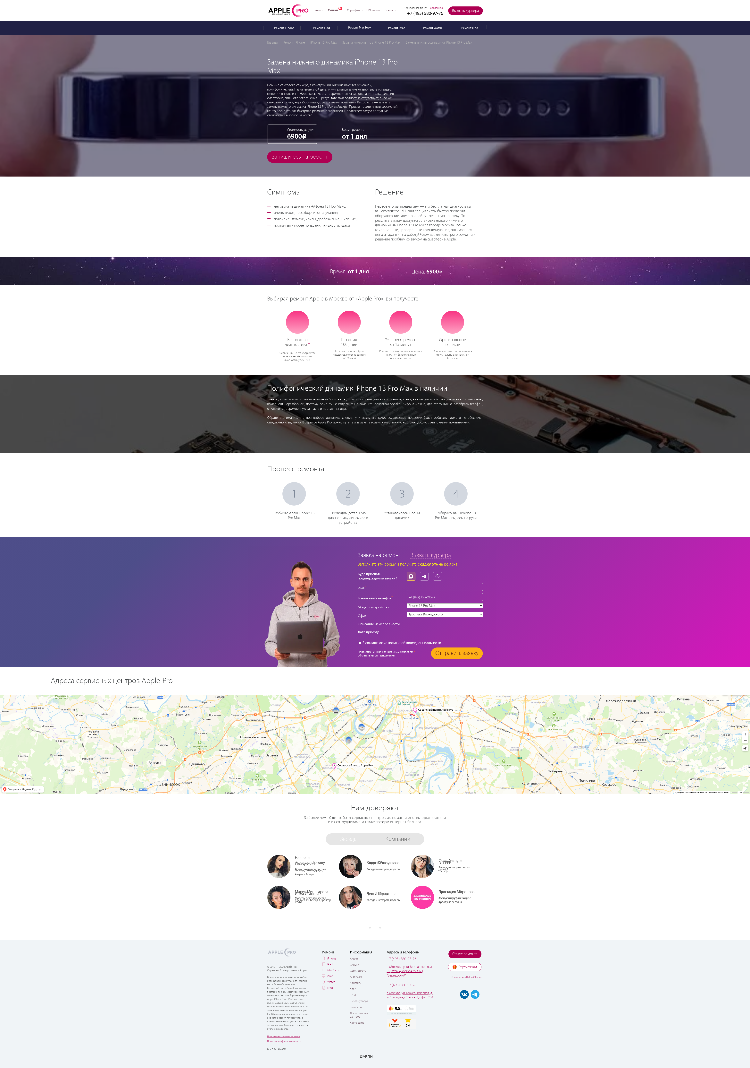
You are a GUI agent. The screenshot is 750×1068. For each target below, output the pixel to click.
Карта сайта (357, 1022)
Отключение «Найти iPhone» (466, 977)
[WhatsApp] (438, 575)
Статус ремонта (465, 954)
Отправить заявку (457, 653)
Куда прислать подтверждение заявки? (377, 576)
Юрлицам (374, 10)
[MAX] (412, 575)
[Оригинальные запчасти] (452, 322)
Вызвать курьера (465, 11)
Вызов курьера (359, 1001)
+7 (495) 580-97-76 (401, 959)
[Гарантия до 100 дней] (349, 321)
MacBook (333, 970)
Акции (319, 10)
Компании (398, 839)
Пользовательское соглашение (283, 1036)
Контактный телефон (375, 597)
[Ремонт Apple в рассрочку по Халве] (463, 1057)
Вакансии (356, 1007)
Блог (352, 989)
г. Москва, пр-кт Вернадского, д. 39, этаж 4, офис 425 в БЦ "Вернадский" (410, 971)
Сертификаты (355, 10)
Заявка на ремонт (379, 555)
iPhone (331, 958)
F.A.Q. (353, 995)
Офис (362, 616)
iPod (330, 988)
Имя (362, 587)
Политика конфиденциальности (284, 1041)
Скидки (333, 10)
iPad (330, 964)
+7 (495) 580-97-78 (401, 985)
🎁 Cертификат (464, 967)
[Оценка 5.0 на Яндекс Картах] (401, 1010)
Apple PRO (288, 10)
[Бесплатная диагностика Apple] (297, 322)
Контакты (390, 10)
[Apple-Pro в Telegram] (475, 994)
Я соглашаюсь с (401, 643)
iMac (330, 976)
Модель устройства (373, 607)
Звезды (348, 839)
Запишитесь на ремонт (300, 157)
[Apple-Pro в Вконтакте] (464, 994)
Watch (331, 982)
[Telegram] (425, 575)
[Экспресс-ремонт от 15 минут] (400, 322)
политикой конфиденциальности (414, 643)
